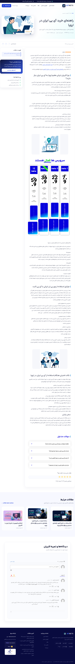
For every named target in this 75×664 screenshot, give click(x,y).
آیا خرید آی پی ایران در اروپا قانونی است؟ (59, 458)
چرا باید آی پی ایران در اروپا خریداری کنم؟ (59, 451)
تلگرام (64, 643)
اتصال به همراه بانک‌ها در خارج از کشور (27, 654)
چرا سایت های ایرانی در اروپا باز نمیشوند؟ (59, 465)
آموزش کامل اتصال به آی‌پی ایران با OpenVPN (27, 641)
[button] (50, 443)
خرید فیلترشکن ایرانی (47, 64)
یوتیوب (70, 646)
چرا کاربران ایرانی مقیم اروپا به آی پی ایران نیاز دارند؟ (12, 54)
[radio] (70, 477)
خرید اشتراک (7, 5)
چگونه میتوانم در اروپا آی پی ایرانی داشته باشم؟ (57, 444)
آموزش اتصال (44, 5)
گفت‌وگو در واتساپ (11, 70)
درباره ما (27, 5)
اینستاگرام (57, 643)
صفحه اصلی (51, 5)
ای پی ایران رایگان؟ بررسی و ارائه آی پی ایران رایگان (27, 637)
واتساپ (69, 643)
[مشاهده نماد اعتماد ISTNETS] (10, 652)
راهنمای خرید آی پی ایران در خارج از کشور (53, 69)
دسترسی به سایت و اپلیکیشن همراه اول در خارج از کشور (28, 650)
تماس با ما (33, 5)
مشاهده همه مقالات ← (7, 503)
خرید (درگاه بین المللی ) (64, 210)
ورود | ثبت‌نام (15, 5)
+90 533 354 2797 (12, 636)
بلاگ (38, 5)
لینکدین (63, 646)
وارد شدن (12, 561)
